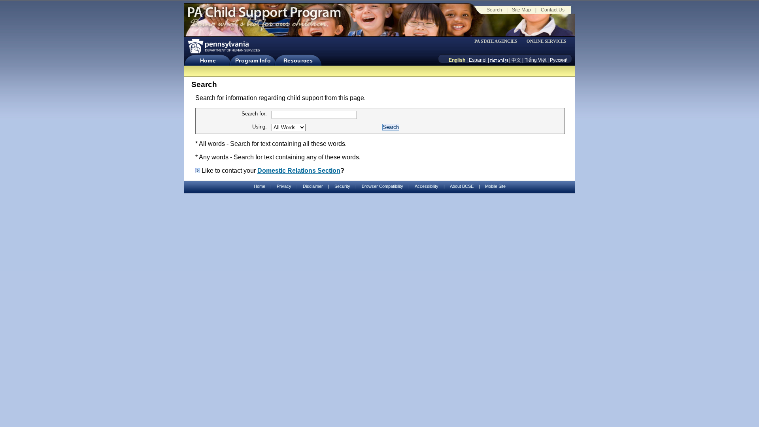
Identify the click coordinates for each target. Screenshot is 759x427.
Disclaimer (313, 186)
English (457, 60)
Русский (559, 60)
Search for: (254, 114)
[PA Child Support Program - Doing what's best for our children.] (264, 17)
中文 (516, 60)
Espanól (478, 60)
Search (494, 10)
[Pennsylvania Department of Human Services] (223, 46)
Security (342, 186)
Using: (259, 127)
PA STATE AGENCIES (495, 41)
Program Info (252, 60)
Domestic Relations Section (298, 170)
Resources (298, 60)
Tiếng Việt (535, 60)
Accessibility (426, 186)
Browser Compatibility (382, 186)
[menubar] (498, 41)
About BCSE (462, 186)
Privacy (284, 186)
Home (207, 60)
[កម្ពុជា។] (499, 60)
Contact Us (553, 10)
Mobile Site (495, 186)
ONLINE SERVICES (546, 41)
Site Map (521, 10)
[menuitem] (498, 41)
